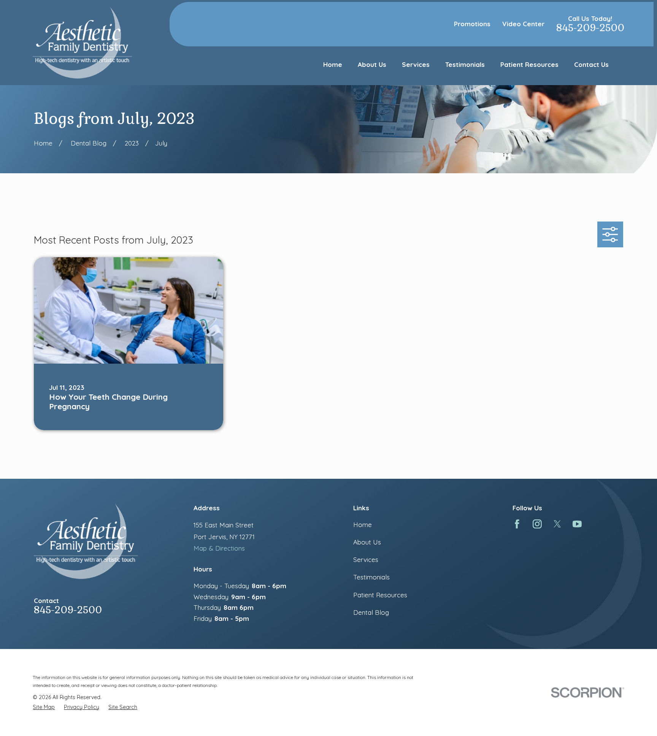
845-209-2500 (590, 28)
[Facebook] (517, 524)
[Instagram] (537, 524)
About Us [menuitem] (372, 64)
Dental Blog (371, 612)
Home (362, 525)
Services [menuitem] (416, 64)
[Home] (82, 42)
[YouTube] (577, 524)
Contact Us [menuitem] (591, 64)
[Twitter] (557, 524)
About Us (367, 542)
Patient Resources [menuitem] (529, 64)
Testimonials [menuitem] (465, 64)
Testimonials (371, 577)
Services (365, 559)
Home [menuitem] (332, 64)
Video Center (523, 24)
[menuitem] (44, 707)
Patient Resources (380, 595)
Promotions (472, 24)
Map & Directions (219, 548)
